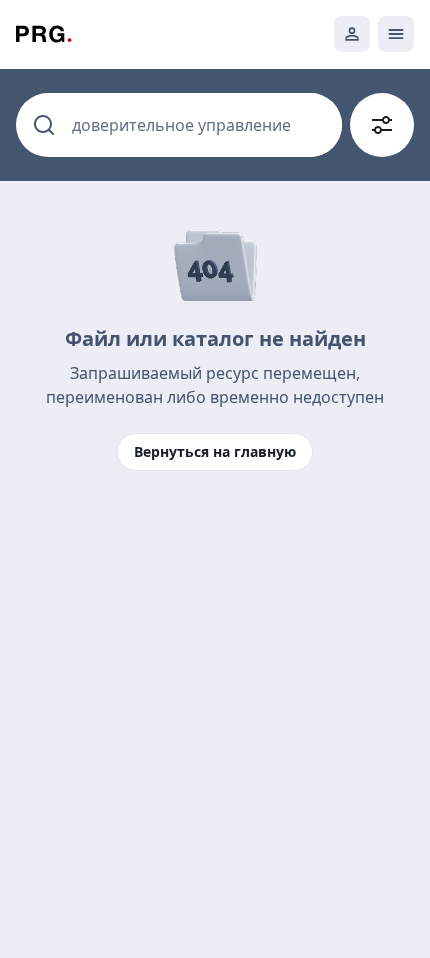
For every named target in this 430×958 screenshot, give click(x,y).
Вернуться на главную (215, 451)
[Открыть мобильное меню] (396, 34)
